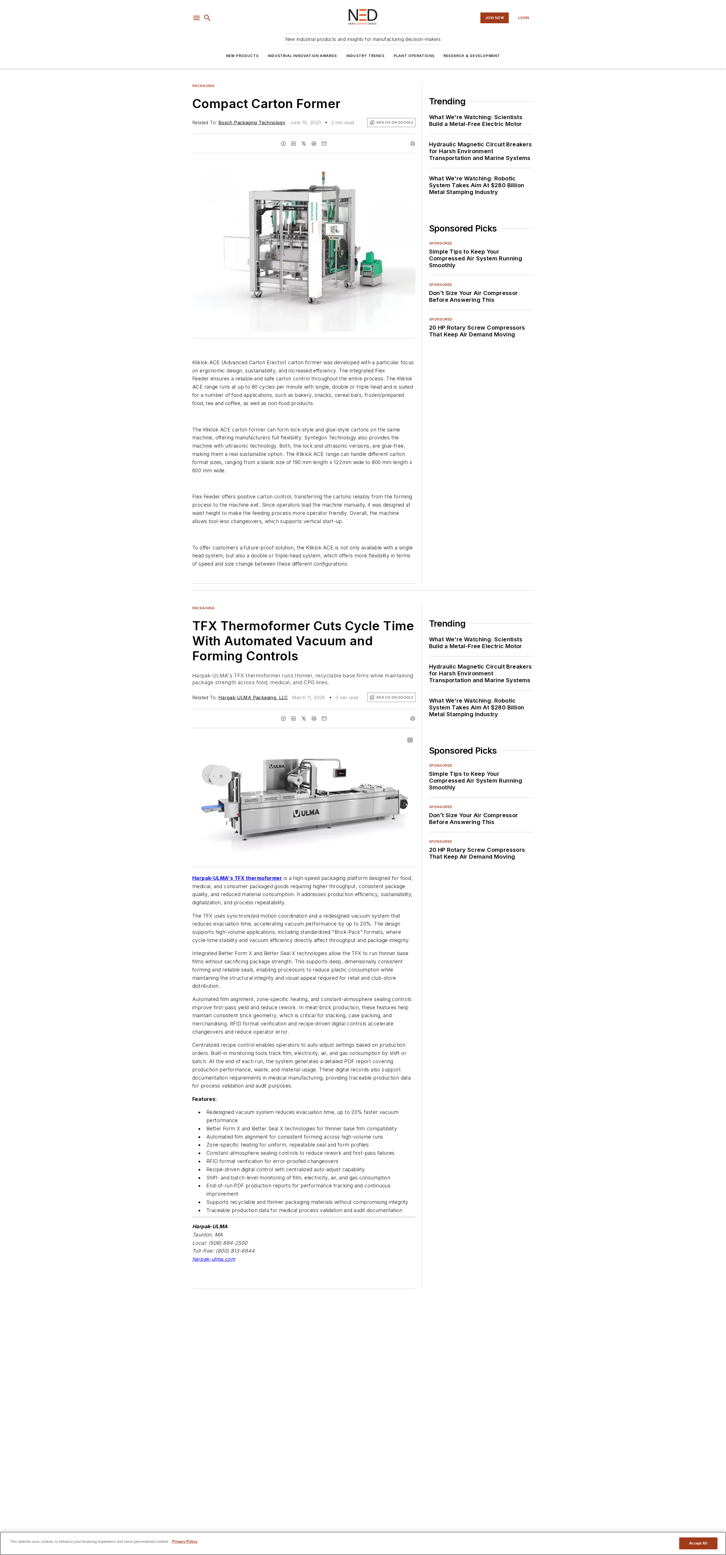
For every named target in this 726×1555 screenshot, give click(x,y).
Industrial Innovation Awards (302, 56)
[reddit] (314, 143)
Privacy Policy (184, 1541)
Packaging (203, 86)
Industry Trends (365, 56)
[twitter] (304, 143)
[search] (207, 18)
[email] (324, 143)
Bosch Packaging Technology (251, 122)
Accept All (698, 1543)
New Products (242, 56)
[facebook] (283, 143)
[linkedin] (293, 143)
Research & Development (472, 56)
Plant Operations (414, 56)
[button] (196, 18)
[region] (363, 1543)
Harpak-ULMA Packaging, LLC (253, 697)
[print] (412, 143)
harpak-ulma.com (213, 1259)
